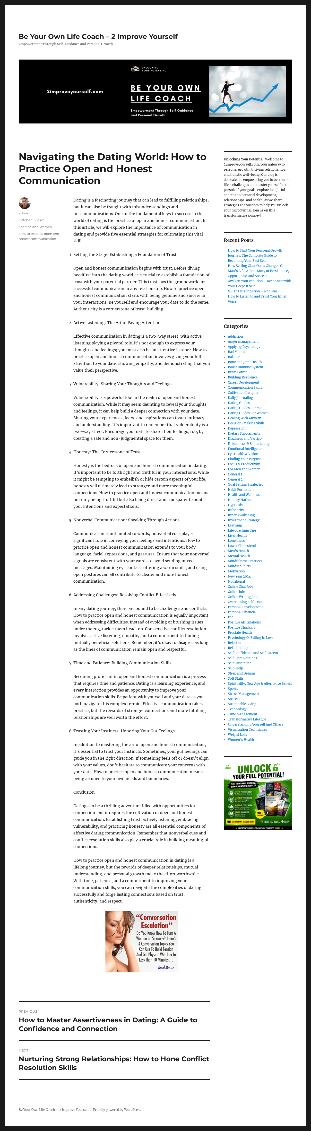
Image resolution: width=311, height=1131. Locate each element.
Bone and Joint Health (245, 362)
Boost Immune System (245, 367)
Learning (235, 525)
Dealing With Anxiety (244, 418)
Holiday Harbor (240, 500)
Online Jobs (237, 592)
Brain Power (237, 372)
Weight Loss (237, 735)
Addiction (235, 336)
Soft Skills (235, 678)
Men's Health (238, 551)
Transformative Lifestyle (247, 719)
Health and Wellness (244, 495)
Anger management (243, 342)
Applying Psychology (244, 347)
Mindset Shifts (239, 566)
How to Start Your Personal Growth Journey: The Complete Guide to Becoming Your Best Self (255, 255)
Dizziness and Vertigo (245, 439)
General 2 (235, 479)
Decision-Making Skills (246, 423)
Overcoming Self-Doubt (246, 602)
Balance (234, 357)
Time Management (242, 714)
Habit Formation (241, 490)
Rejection (235, 643)
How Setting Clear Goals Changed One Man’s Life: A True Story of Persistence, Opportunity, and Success (258, 271)
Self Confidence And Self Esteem (253, 653)
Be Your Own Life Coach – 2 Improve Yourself (98, 36)
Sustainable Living (242, 704)
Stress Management (243, 694)
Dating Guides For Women (248, 413)
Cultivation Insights (243, 393)
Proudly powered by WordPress (117, 1110)
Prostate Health (240, 633)
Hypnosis (235, 505)
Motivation (236, 571)
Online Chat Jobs (240, 587)
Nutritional (236, 581)
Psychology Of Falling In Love (250, 638)
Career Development (243, 382)
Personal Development (245, 607)
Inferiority (236, 510)
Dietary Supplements (244, 433)
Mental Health (239, 556)
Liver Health (237, 536)
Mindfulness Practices (245, 561)
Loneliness (236, 541)
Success (234, 699)
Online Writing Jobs (243, 597)
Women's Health (241, 740)
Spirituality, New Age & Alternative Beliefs (260, 684)
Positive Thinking (241, 627)
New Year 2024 (239, 576)
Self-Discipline (239, 663)
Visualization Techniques (247, 730)
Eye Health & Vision (243, 454)
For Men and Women (35, 227)
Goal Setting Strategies (245, 484)
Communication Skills (245, 388)
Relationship (238, 648)
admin (24, 213)
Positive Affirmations (244, 622)
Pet (230, 617)
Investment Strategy (243, 520)
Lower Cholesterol (242, 546)
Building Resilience (243, 377)
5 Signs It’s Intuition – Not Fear (252, 291)
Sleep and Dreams (242, 673)
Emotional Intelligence (245, 449)
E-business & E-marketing (249, 444)
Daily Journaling (240, 398)
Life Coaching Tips (242, 530)
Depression (237, 428)
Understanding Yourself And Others (255, 724)
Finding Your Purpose (244, 459)
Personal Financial (242, 612)
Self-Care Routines (242, 658)
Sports (233, 689)
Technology (237, 709)
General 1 (235, 474)
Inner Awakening (241, 515)
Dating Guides (239, 403)
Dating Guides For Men (246, 408)
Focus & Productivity (244, 464)
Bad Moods (236, 352)
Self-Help (235, 668)
